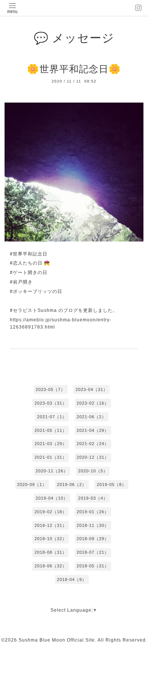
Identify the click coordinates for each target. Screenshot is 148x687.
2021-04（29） (93, 430)
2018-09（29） (93, 538)
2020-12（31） (93, 457)
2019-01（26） (93, 511)
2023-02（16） (93, 403)
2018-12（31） (51, 525)
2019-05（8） (111, 484)
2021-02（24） (93, 443)
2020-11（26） (52, 471)
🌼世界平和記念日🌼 (74, 69)
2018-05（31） (93, 566)
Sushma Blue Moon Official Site (57, 640)
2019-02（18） (51, 511)
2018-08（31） (51, 552)
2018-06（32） (51, 566)
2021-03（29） (51, 443)
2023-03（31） (51, 403)
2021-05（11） (51, 430)
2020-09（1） (32, 484)
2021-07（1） (52, 416)
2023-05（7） (50, 389)
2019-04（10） (52, 498)
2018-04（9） (72, 579)
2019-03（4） (93, 498)
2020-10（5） (93, 471)
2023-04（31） (92, 389)
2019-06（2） (72, 484)
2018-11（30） (93, 525)
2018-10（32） (51, 538)
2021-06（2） (91, 416)
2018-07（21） (93, 552)
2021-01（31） (51, 457)
